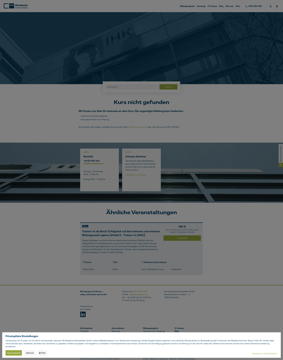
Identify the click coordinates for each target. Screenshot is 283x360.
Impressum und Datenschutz (264, 354)
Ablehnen (30, 353)
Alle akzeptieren (14, 353)
